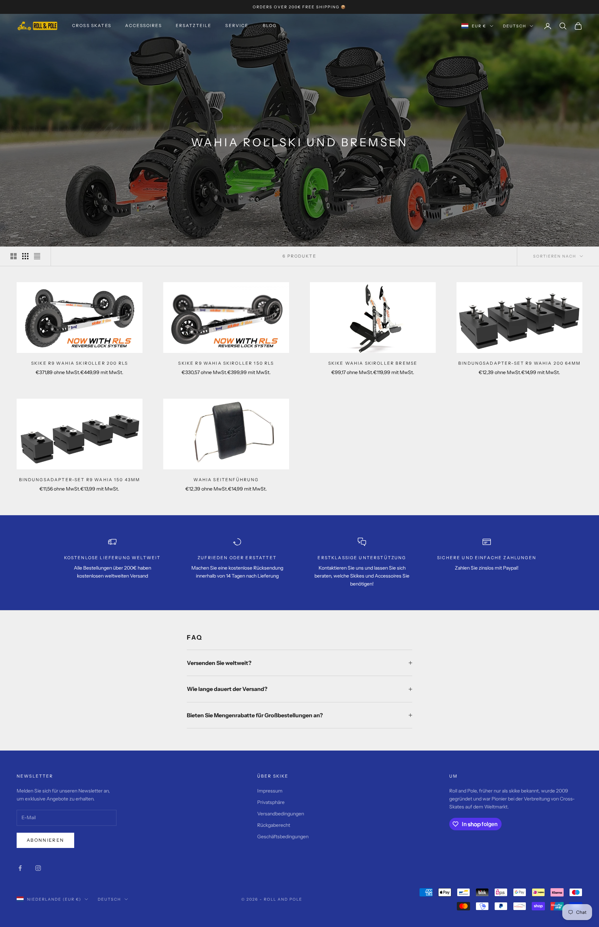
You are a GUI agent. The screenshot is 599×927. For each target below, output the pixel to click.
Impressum (270, 791)
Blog (270, 25)
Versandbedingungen (280, 814)
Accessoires (143, 25)
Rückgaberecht (273, 825)
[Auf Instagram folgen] (38, 868)
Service (237, 25)
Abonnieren (45, 840)
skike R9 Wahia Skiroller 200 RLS (79, 363)
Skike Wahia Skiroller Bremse (372, 363)
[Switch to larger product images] (13, 256)
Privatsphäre (271, 802)
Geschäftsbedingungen (283, 836)
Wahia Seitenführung (226, 479)
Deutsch (514, 26)
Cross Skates (91, 25)
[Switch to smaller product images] (25, 256)
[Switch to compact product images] (37, 256)
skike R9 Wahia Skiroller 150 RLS (226, 363)
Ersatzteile (194, 25)
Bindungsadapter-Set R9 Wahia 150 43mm (79, 479)
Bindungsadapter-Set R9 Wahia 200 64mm (519, 363)
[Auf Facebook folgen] (20, 868)
